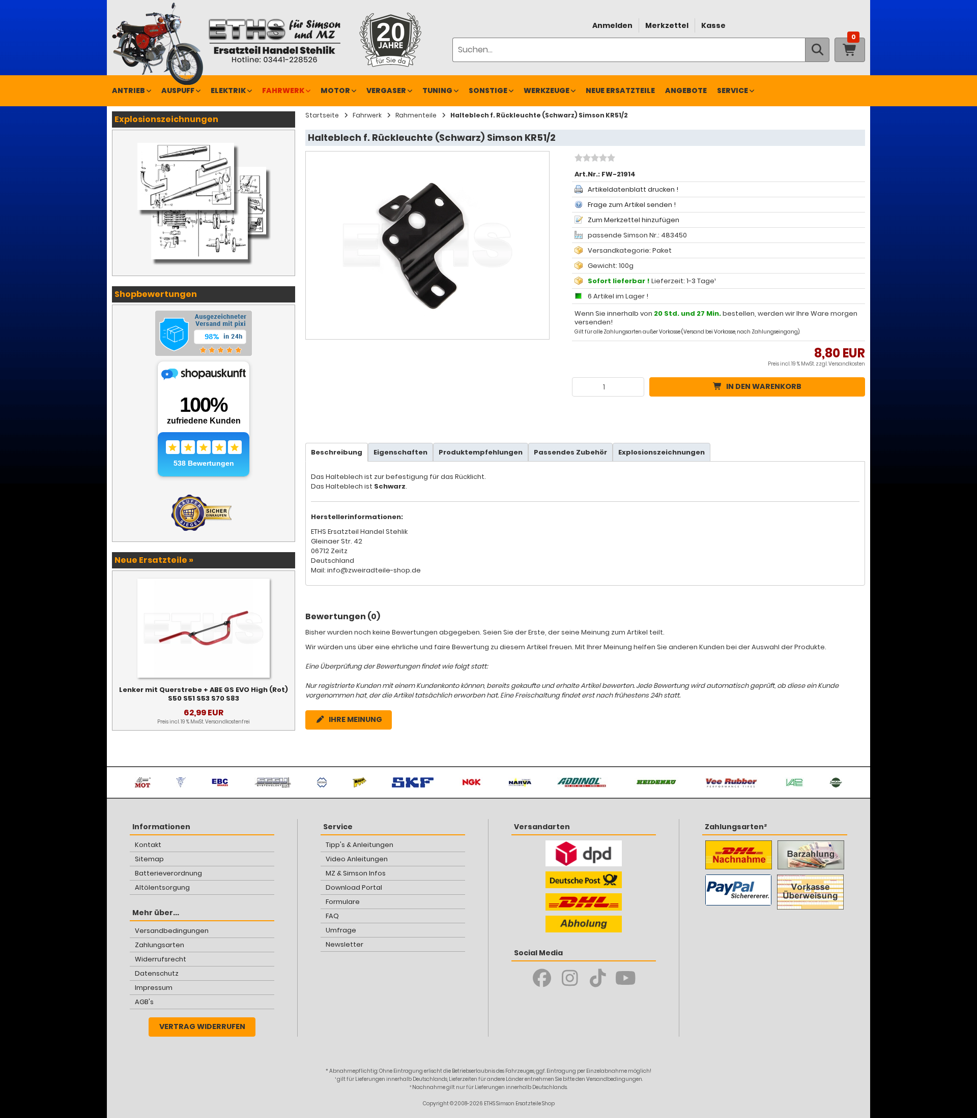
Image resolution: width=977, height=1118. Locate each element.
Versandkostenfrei (227, 722)
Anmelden (612, 25)
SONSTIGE (488, 90)
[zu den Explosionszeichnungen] (203, 140)
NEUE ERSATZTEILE (620, 90)
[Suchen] (817, 50)
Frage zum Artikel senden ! (632, 204)
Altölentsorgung (162, 887)
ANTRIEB (128, 90)
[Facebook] (542, 978)
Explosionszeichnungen (661, 452)
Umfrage (341, 930)
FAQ (332, 916)
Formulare (343, 902)
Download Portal (354, 887)
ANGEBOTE (686, 90)
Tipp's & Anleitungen (359, 845)
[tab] (336, 452)
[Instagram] (570, 978)
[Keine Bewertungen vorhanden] (593, 159)
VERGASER (386, 90)
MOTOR (335, 90)
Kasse (713, 25)
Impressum (154, 987)
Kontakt (148, 845)
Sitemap (149, 859)
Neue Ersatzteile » (153, 560)
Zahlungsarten (159, 945)
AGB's (144, 1002)
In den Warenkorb (763, 386)
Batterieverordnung (168, 873)
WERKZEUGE (546, 90)
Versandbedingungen (172, 930)
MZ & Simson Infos (356, 873)
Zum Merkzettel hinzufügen (633, 220)
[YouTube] (626, 978)
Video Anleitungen (357, 859)
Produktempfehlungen (481, 452)
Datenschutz (157, 973)
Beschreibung (336, 452)
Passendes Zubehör (570, 452)
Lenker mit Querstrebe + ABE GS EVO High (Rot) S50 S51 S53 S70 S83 (203, 694)
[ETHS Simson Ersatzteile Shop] (274, 40)
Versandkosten (846, 364)
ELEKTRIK (228, 90)
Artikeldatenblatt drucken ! (633, 189)
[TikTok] (598, 978)
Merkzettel (666, 25)
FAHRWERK (283, 90)
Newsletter (344, 944)
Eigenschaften (400, 452)
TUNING (437, 90)
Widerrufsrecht (160, 959)
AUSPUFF (177, 90)
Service (732, 90)
